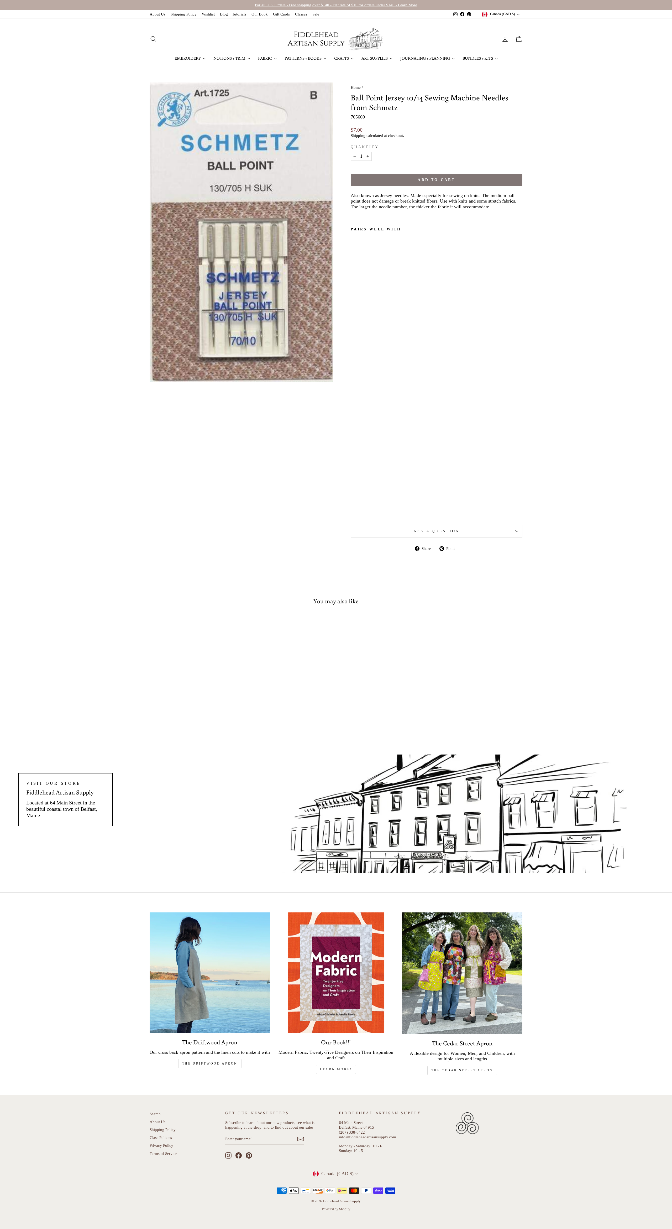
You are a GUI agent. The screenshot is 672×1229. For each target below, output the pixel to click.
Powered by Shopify (336, 1209)
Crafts (342, 58)
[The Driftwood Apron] (210, 972)
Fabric (265, 58)
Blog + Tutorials (233, 14)
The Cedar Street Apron (462, 1070)
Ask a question (436, 531)
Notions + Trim (229, 58)
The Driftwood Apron (210, 1063)
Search (155, 1114)
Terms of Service (163, 1153)
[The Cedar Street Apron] (462, 973)
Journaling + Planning (425, 58)
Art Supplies (374, 58)
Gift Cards (281, 14)
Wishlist (208, 14)
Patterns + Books (303, 58)
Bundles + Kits (478, 58)
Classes (301, 14)
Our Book (259, 14)
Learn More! (336, 1069)
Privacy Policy (161, 1145)
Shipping (358, 135)
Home (356, 87)
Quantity (365, 147)
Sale (315, 14)
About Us (157, 14)
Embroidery (188, 58)
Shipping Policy (184, 14)
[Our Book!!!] (336, 972)
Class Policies (161, 1137)
